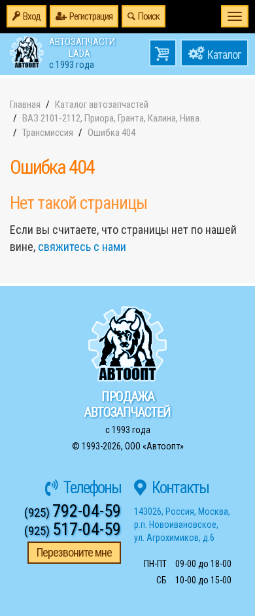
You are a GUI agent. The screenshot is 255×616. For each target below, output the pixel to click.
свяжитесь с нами (82, 246)
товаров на (163, 53)
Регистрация (90, 16)
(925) (72, 512)
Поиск (149, 16)
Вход (32, 16)
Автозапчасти (82, 52)
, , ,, (182, 524)
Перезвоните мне (74, 552)
